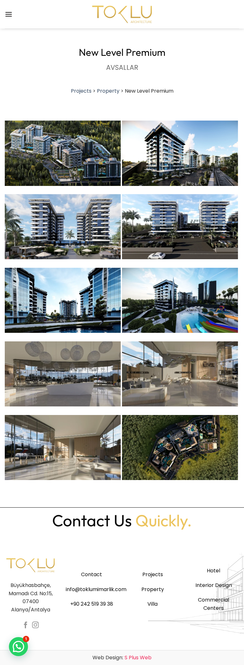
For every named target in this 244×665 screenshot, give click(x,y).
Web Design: (122, 657)
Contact (91, 574)
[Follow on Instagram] (35, 625)
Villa (152, 604)
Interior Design (213, 585)
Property (108, 91)
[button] (8, 14)
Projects (81, 91)
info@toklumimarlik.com (96, 589)
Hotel (213, 570)
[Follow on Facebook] (25, 625)
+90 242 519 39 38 (91, 604)
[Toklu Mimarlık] (122, 14)
